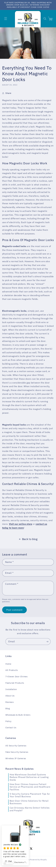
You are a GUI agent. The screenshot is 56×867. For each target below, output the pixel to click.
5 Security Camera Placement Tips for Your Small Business (30, 795)
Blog (7, 708)
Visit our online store (20, 524)
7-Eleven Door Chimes (16, 676)
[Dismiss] (26, 827)
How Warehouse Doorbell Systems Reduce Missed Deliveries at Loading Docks (29, 777)
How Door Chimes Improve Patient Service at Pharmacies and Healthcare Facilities (30, 787)
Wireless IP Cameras (15, 758)
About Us (10, 695)
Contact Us (10, 727)
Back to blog (30, 539)
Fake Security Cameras (16, 752)
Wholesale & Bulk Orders (17, 715)
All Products (11, 670)
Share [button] (8, 93)
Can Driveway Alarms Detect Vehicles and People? (30, 809)
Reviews (9, 702)
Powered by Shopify (38, 860)
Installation (11, 689)
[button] (5, 19)
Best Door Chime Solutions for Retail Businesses (29, 802)
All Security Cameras (15, 745)
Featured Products (14, 683)
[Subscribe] (47, 641)
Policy (8, 721)
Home (8, 664)
